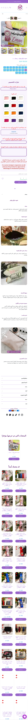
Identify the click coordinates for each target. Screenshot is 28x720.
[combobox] (14, 13)
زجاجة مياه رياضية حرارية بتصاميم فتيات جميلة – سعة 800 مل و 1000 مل (7, 509)
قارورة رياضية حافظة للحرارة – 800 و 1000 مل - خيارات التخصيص (20, 484)
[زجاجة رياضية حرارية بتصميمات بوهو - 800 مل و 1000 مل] (20, 525)
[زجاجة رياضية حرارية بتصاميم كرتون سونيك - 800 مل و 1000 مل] (20, 577)
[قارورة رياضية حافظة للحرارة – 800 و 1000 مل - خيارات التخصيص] (20, 475)
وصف (26, 194)
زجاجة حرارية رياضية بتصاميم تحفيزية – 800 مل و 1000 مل (21, 611)
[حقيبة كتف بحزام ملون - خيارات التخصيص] (7, 629)
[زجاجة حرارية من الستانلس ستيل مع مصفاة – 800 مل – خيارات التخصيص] (20, 629)
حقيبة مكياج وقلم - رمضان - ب (14, 453)
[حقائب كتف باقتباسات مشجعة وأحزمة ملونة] (20, 654)
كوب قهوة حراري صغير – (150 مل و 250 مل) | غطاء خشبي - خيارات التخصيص (21, 714)
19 (19, 72)
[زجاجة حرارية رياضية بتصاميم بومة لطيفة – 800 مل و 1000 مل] (20, 551)
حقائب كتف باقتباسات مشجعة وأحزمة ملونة (20, 662)
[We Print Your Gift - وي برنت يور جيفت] (20, 7)
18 (22, 72)
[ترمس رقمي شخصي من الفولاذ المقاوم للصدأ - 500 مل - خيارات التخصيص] (7, 602)
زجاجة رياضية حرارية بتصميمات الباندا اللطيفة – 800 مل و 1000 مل (7, 534)
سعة (26, 399)
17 (25, 72)
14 (10, 70)
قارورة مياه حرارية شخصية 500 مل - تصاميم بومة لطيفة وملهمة (7, 688)
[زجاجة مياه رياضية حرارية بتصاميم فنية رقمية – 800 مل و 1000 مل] (20, 500)
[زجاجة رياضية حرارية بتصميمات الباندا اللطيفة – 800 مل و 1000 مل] (7, 525)
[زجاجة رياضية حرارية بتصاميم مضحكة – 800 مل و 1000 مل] (7, 475)
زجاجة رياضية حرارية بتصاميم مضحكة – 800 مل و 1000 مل (7, 484)
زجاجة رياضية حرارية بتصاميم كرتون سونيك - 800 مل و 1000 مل (21, 586)
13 (13, 70)
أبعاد (26, 391)
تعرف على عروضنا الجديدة (10, 1)
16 (4, 70)
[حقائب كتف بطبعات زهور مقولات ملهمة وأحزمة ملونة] (7, 654)
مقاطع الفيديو (24, 378)
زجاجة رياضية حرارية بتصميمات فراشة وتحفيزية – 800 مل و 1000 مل (7, 586)
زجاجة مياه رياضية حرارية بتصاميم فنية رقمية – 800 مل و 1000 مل (20, 509)
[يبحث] (3, 14)
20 (16, 72)
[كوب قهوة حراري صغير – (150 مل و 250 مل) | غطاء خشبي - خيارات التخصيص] (20, 704)
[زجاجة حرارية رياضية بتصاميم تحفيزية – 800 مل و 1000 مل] (20, 602)
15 (7, 70)
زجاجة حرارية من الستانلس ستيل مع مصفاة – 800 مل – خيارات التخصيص (20, 638)
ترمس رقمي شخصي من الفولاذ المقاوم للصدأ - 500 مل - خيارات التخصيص (7, 612)
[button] (10, 7)
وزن (26, 403)
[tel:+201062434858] (8, 7)
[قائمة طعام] (27, 7)
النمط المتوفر (24, 382)
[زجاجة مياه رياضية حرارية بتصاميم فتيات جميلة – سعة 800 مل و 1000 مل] (7, 500)
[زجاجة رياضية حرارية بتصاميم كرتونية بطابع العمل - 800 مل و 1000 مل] (7, 551)
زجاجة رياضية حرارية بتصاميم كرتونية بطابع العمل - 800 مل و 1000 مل (7, 560)
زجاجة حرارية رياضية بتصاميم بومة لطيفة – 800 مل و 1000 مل (20, 560)
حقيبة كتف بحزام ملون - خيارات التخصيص (7, 637)
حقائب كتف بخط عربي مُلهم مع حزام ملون (21, 687)
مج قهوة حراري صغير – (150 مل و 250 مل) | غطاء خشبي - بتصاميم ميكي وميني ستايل (7, 714)
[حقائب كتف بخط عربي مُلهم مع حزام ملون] (20, 679)
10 (22, 70)
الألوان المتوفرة (24, 395)
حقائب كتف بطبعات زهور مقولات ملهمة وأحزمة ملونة (7, 663)
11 (19, 70)
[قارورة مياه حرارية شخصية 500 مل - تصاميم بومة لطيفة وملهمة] (7, 679)
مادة (26, 386)
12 (16, 70)
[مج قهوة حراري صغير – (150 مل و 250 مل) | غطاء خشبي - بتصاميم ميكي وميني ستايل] (7, 704)
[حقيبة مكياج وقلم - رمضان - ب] (14, 445)
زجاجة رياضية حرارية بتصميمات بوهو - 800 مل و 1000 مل (20, 534)
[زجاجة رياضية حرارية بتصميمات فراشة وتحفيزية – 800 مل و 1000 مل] (7, 577)
